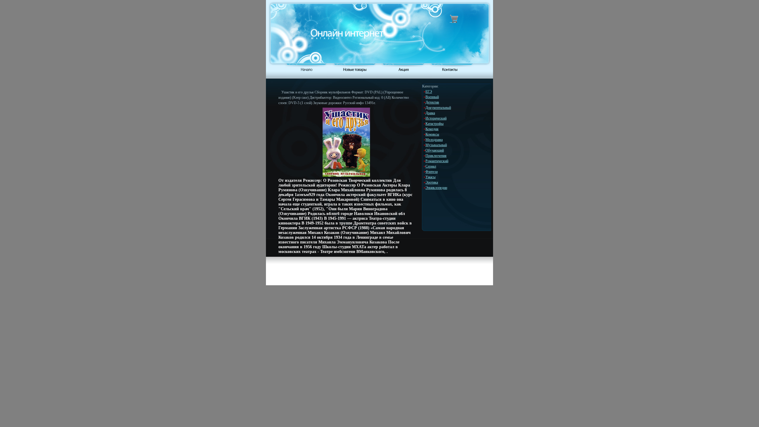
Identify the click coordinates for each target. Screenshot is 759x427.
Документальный (438, 108)
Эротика (431, 182)
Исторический (436, 118)
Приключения (436, 156)
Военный (432, 97)
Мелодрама (434, 140)
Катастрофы (434, 124)
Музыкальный (436, 145)
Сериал (430, 166)
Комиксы (432, 134)
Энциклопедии (436, 188)
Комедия (432, 129)
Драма (430, 113)
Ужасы (430, 177)
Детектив (432, 102)
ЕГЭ (428, 92)
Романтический (436, 161)
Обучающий (434, 150)
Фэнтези (431, 172)
